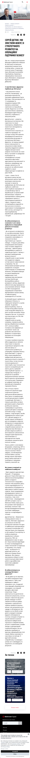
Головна (7, 23)
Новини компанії (15, 23)
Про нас (5, 727)
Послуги (5, 730)
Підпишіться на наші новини (9, 719)
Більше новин (15, 707)
